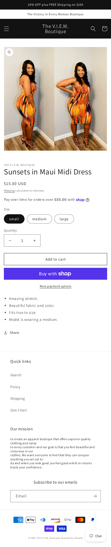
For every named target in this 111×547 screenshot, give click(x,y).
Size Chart (18, 410)
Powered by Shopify (72, 537)
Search (16, 375)
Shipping (9, 190)
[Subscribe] (94, 496)
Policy (15, 387)
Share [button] (14, 332)
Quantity (10, 230)
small (14, 219)
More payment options (56, 286)
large (64, 219)
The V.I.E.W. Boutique (48, 537)
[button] (6, 28)
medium (39, 219)
